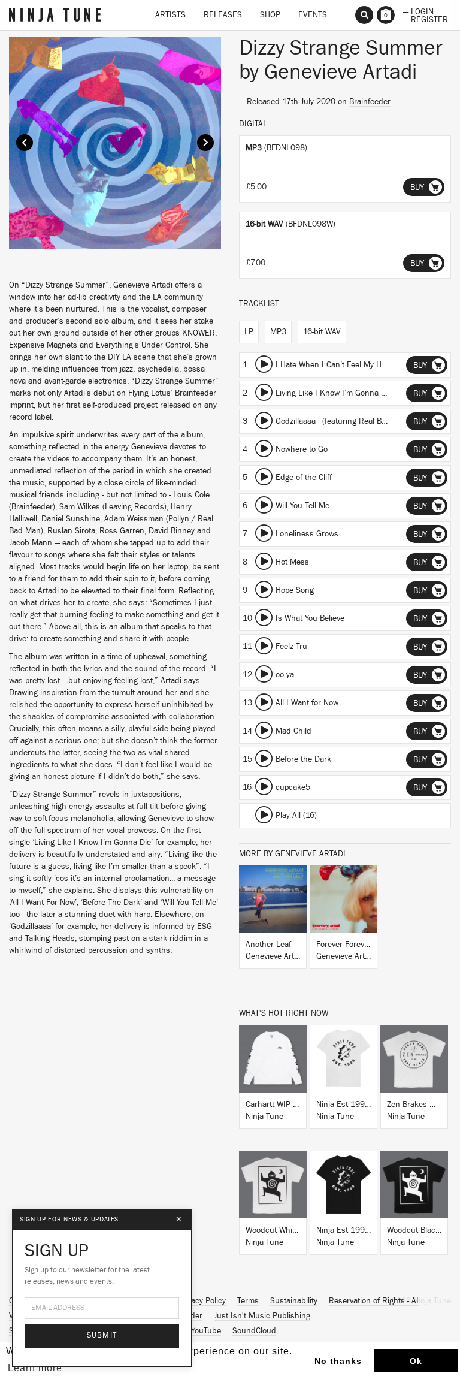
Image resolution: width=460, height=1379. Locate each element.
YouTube (206, 1331)
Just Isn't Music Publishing (262, 1316)
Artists (170, 15)
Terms (248, 1301)
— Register (425, 19)
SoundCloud (254, 1331)
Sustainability (293, 1301)
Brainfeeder (370, 102)
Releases (223, 15)
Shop (270, 15)
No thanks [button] (338, 1361)
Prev (24, 142)
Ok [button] (416, 1361)
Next (205, 142)
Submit (102, 1335)
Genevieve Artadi (340, 72)
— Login (418, 11)
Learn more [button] (35, 1368)
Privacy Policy (202, 1301)
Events (312, 15)
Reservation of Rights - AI (374, 1301)
